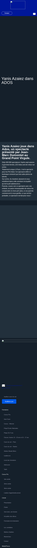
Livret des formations (10, 460)
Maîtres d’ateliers (9, 532)
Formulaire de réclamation (11, 521)
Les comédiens (8, 527)
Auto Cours (7, 419)
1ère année (7, 479)
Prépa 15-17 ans (8, 433)
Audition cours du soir (10, 396)
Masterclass (7, 536)
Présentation (7, 502)
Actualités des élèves (10, 516)
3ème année (7, 488)
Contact (7, 13)
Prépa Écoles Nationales (11, 428)
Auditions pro (9, 401)
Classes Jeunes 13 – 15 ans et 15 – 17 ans (16, 437)
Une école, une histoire (10, 512)
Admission (7, 465)
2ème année (7, 484)
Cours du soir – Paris (10, 442)
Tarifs (5, 469)
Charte (6, 507)
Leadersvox (7, 455)
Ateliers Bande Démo (10, 451)
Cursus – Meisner (9, 424)
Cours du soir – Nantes (10, 446)
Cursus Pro (7, 414)
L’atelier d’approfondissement (12, 493)
